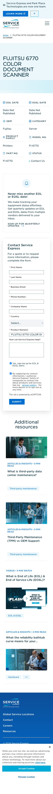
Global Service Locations (18, 714)
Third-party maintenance (23, 488)
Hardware (13, 677)
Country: (14, 316)
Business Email (17, 287)
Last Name (15, 277)
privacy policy (29, 385)
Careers (7, 725)
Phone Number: (17, 297)
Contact (8, 720)
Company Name (18, 306)
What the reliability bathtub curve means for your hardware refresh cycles (25, 639)
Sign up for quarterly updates (24, 225)
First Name (15, 267)
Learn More (14, 14)
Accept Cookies (26, 768)
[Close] (50, 747)
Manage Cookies (26, 777)
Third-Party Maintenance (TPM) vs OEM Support (24, 539)
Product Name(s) (18, 330)
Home (6, 35)
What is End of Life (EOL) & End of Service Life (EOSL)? (25, 578)
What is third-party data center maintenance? (24, 473)
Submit (17, 402)
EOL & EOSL (14, 615)
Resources (9, 731)
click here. (40, 762)
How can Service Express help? (24, 339)
